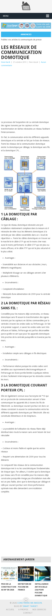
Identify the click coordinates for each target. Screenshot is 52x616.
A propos (23, 609)
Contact (27, 613)
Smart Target (30, 606)
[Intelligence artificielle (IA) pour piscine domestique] (43, 573)
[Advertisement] (26, 95)
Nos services (39, 609)
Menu (6, 16)
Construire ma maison (29, 603)
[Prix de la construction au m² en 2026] (9, 573)
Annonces (26, 34)
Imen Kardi (5, 62)
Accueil (10, 609)
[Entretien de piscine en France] (26, 573)
